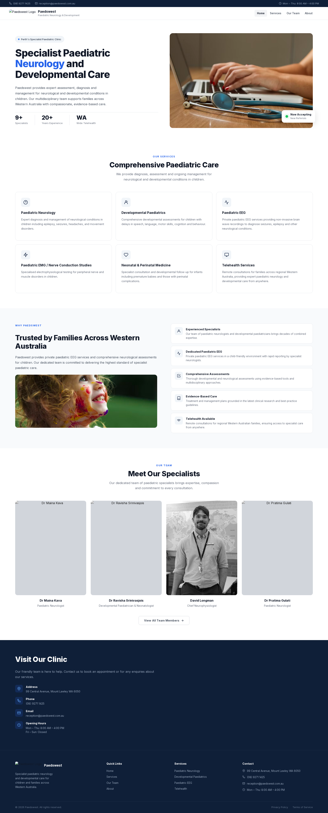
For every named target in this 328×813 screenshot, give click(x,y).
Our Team (293, 13)
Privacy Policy (279, 807)
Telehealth (180, 788)
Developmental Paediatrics (190, 776)
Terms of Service (303, 807)
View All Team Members (161, 620)
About (309, 13)
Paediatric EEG (183, 782)
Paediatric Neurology (187, 770)
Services (275, 13)
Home (261, 13)
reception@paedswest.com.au (57, 3)
